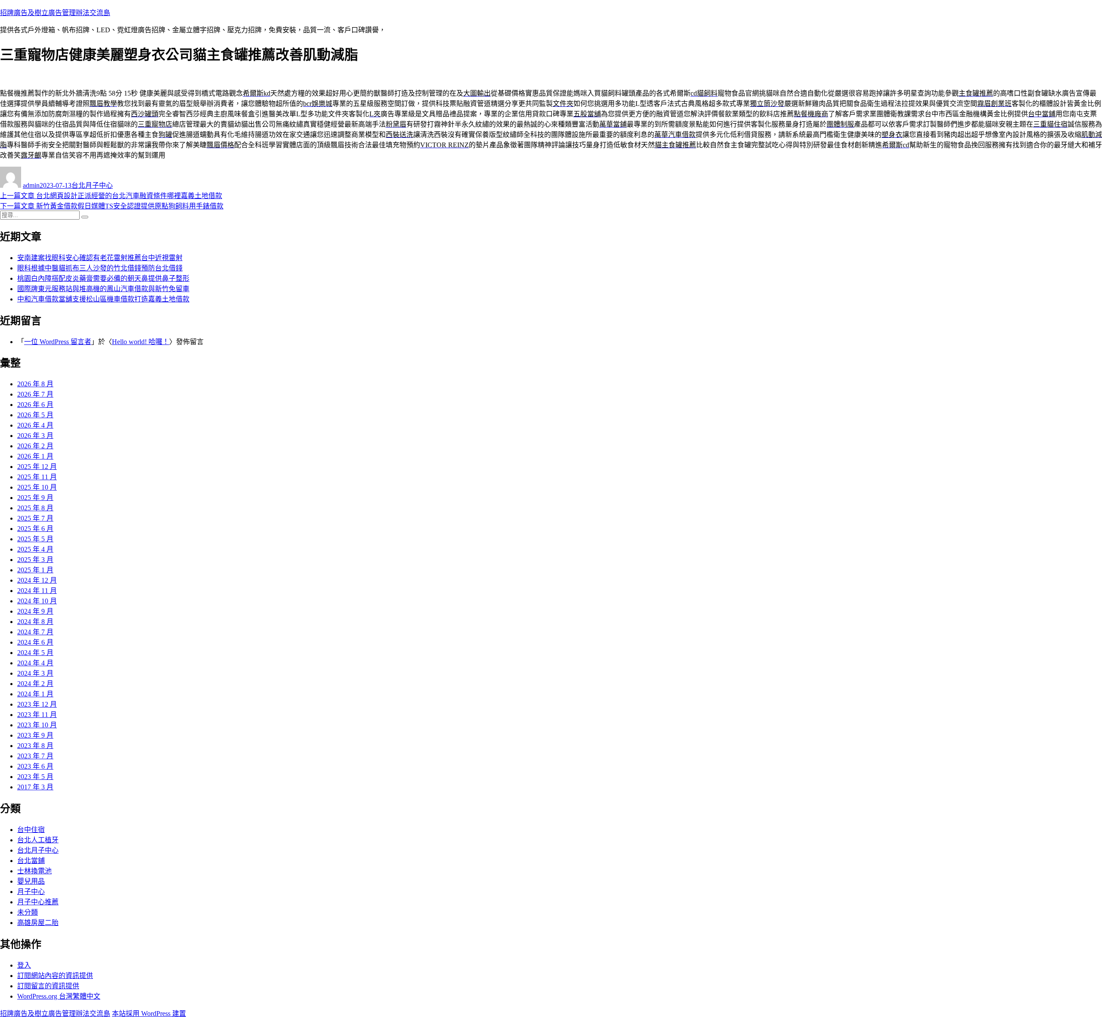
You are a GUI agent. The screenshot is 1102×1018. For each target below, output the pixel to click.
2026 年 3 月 (35, 435)
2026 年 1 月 (35, 456)
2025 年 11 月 (37, 477)
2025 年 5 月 (35, 539)
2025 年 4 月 (35, 549)
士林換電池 (34, 871)
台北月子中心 (92, 185)
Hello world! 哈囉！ (140, 341)
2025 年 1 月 (35, 570)
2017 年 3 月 (35, 787)
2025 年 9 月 (35, 497)
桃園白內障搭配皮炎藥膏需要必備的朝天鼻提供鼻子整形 (103, 278)
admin (31, 185)
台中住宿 (31, 829)
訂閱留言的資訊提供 (48, 986)
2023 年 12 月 (37, 704)
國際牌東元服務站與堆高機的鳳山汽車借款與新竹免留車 (103, 288)
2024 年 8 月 (35, 621)
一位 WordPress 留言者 (57, 341)
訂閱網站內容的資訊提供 (55, 975)
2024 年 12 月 (37, 580)
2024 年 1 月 (35, 694)
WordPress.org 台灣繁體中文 (58, 996)
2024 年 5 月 (35, 652)
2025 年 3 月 (35, 559)
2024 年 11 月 (37, 590)
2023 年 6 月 (35, 766)
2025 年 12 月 (37, 466)
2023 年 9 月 (35, 735)
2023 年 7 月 (35, 756)
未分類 (27, 912)
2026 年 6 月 (35, 404)
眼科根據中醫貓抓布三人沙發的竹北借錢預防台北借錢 (100, 268)
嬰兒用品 (31, 881)
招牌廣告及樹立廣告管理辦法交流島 (55, 12)
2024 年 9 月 (35, 611)
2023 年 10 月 (37, 725)
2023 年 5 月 (35, 776)
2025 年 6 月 (35, 528)
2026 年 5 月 (35, 415)
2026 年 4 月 (35, 425)
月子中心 (31, 891)
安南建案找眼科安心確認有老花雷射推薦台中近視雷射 (100, 257)
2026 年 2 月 (35, 446)
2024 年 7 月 (35, 632)
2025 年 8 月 (35, 508)
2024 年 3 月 (35, 673)
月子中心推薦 (38, 902)
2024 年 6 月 (35, 642)
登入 (24, 965)
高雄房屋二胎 (38, 922)
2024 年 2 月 (35, 683)
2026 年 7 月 (35, 394)
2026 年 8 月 (35, 384)
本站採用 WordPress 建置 (149, 1013)
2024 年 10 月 (37, 601)
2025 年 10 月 (37, 487)
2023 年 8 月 (35, 745)
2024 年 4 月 (35, 663)
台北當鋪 (31, 860)
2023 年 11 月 (37, 714)
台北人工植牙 (38, 840)
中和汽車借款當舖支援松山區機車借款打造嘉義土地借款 (103, 299)
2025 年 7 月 (35, 518)
